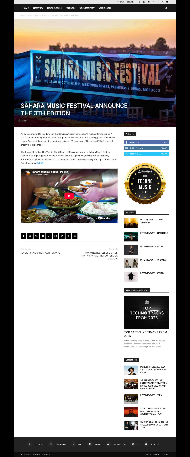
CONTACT (120, 2)
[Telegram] (42, 236)
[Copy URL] (49, 236)
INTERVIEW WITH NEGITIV (152, 273)
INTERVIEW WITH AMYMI (151, 246)
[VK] (36, 236)
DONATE (130, 2)
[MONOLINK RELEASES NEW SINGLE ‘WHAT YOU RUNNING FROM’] (131, 370)
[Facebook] (140, 2)
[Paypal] (153, 2)
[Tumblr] (68, 236)
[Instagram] (144, 2)
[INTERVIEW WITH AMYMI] (131, 250)
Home (23, 15)
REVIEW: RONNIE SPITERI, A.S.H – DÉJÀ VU (40, 253)
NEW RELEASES (54, 8)
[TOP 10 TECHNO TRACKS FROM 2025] (146, 312)
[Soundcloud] (158, 2)
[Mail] (149, 2)
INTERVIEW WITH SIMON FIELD (154, 233)
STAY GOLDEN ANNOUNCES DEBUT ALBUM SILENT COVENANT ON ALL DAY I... (152, 411)
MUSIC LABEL (104, 8)
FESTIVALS (71, 8)
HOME (26, 8)
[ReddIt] (74, 236)
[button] (166, 8)
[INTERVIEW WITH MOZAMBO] (131, 263)
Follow (164, 148)
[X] (163, 2)
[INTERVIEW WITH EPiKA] (131, 399)
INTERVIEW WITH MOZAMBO (153, 260)
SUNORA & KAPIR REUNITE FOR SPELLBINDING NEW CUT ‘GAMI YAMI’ (154, 425)
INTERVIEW (38, 8)
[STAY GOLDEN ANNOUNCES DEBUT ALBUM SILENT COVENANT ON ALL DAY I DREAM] (131, 412)
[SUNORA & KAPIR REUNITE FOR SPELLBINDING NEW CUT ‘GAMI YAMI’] (131, 425)
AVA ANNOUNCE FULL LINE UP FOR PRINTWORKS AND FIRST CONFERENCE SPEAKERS (99, 256)
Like (165, 142)
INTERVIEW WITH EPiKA (151, 395)
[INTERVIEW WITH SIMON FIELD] (131, 236)
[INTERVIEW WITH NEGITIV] (131, 277)
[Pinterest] (62, 236)
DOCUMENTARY (87, 8)
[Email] (55, 236)
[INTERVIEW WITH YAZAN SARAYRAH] (131, 223)
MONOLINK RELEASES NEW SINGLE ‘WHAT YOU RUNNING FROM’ (153, 370)
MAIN (30, 15)
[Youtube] (167, 2)
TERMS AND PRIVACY (151, 454)
